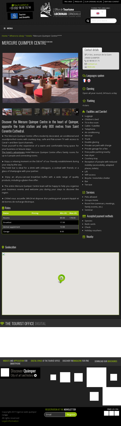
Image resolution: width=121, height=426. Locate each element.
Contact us (92, 63)
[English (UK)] (98, 13)
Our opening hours (93, 2)
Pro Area (68, 2)
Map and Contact (111, 2)
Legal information (10, 421)
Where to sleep (16, 35)
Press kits (78, 2)
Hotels (29, 35)
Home (5, 35)
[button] (60, 279)
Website (91, 66)
